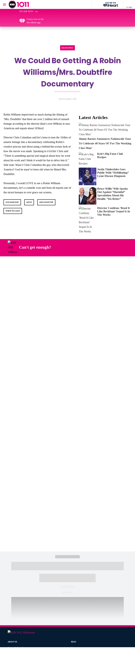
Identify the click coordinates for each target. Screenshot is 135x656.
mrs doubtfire (46, 202)
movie (29, 202)
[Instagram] (89, 247)
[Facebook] (81, 247)
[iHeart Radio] (114, 247)
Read (73, 641)
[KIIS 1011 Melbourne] (19, 4)
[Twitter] (97, 247)
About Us (12, 641)
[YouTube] (105, 247)
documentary (12, 202)
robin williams (13, 211)
